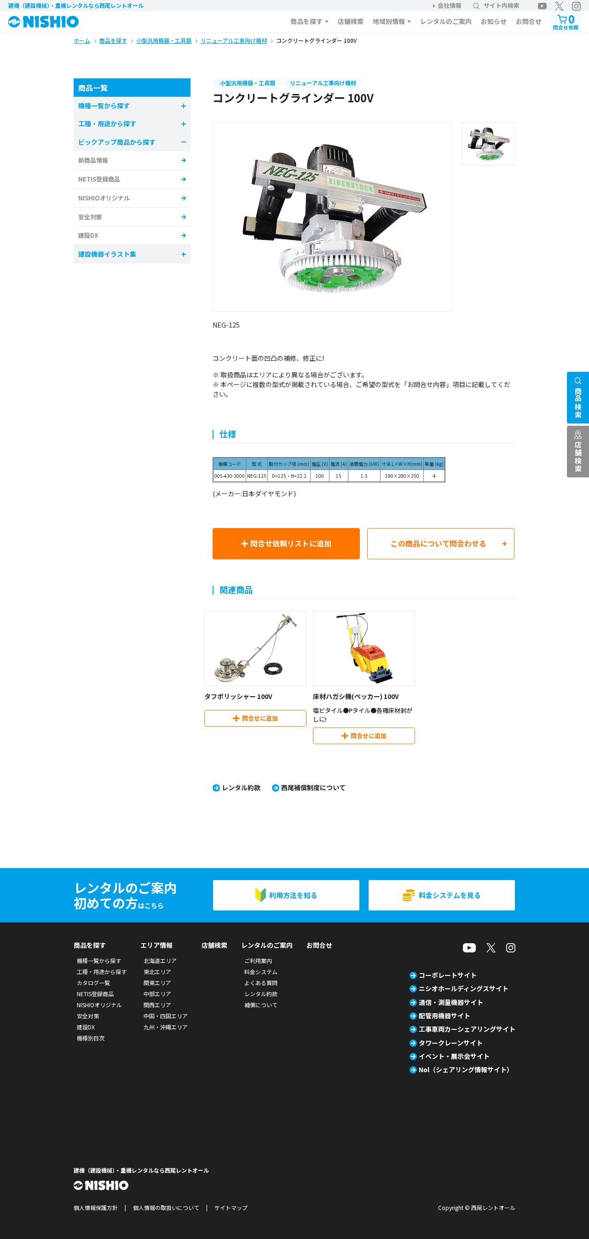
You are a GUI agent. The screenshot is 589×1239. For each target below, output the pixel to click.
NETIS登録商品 (99, 179)
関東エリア (157, 983)
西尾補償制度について (313, 787)
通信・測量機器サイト (451, 1002)
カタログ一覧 (93, 983)
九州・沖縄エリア (166, 1027)
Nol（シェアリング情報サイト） (466, 1069)
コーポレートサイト (448, 975)
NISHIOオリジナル (104, 198)
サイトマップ (231, 1207)
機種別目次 (90, 1038)
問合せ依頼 (565, 21)
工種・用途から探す (102, 971)
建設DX (88, 235)
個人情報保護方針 (96, 1207)
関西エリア (157, 1005)
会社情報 (450, 5)
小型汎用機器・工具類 (247, 83)
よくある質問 (260, 983)
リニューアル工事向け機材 (323, 83)
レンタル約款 (241, 787)
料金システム (260, 971)
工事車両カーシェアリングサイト (467, 1028)
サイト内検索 (502, 5)
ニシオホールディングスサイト (463, 988)
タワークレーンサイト (451, 1042)
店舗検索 (351, 21)
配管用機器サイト (444, 1015)
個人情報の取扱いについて (166, 1207)
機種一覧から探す (99, 960)
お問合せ (529, 21)
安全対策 (90, 216)
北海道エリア (160, 960)
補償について (260, 1005)
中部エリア (157, 994)
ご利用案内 (258, 960)
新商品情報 (93, 160)
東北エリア (157, 971)
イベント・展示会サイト (454, 1056)
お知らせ (494, 21)
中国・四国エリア (166, 1016)
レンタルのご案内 (446, 21)
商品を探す (306, 21)
